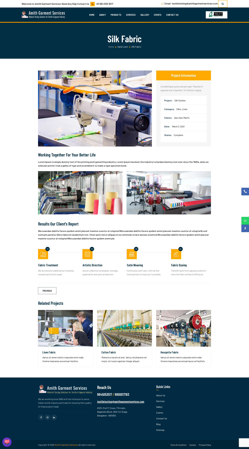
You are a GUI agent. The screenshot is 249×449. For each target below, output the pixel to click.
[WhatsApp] (245, 220)
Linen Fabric (49, 352)
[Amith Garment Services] (44, 14)
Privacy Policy (205, 445)
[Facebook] (245, 228)
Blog (158, 424)
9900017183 (122, 394)
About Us (160, 395)
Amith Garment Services (66, 445)
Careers (192, 445)
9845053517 (104, 394)
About (102, 14)
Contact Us (172, 14)
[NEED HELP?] (7, 442)
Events (158, 14)
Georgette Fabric (170, 352)
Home (92, 14)
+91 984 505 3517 (104, 3)
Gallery (144, 14)
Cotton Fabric (108, 352)
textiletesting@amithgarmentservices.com (195, 3)
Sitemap (160, 430)
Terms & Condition (178, 445)
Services (131, 14)
